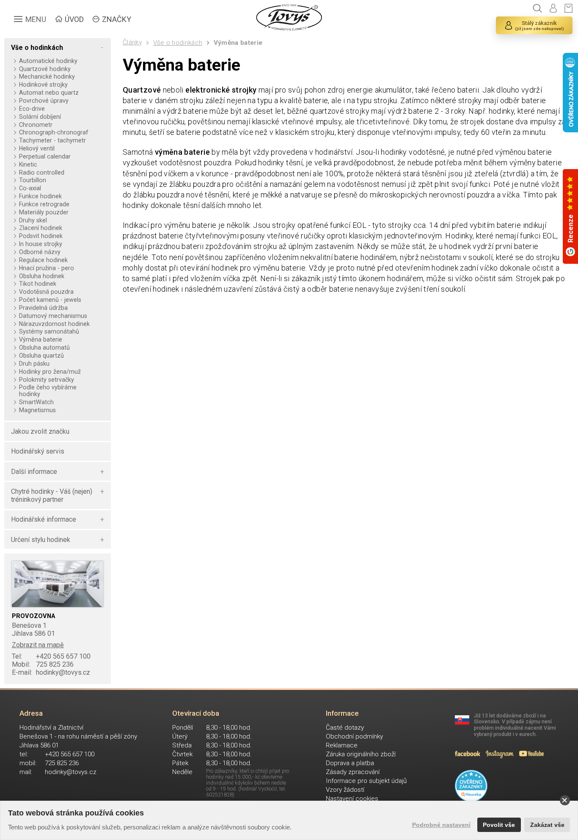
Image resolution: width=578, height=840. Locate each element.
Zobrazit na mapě (38, 645)
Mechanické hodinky (46, 76)
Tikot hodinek (37, 283)
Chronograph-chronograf (53, 132)
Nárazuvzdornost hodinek (54, 323)
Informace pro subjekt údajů (366, 781)
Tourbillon (32, 180)
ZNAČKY (116, 19)
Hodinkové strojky (43, 84)
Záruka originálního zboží (361, 754)
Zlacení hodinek (40, 227)
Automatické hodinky (48, 60)
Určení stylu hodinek (40, 540)
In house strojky (40, 244)
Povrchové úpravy (43, 100)
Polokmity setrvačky (46, 379)
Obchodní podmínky (354, 736)
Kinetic (28, 164)
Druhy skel (33, 220)
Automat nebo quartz (48, 92)
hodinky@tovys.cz (51, 672)
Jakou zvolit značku (40, 431)
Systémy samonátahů (49, 331)
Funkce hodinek (40, 196)
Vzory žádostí (345, 789)
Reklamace (342, 745)
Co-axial (30, 188)
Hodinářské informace (43, 519)
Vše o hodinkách (178, 43)
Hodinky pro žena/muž (49, 371)
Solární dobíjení (40, 116)
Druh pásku (34, 363)
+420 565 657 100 (51, 656)
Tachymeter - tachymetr (52, 140)
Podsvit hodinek (40, 236)
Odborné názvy (39, 252)
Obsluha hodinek (41, 276)
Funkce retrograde (44, 204)
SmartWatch (36, 402)
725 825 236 (43, 664)
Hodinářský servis (37, 451)
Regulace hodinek (43, 260)
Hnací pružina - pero (46, 268)
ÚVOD (74, 19)
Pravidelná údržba (43, 307)
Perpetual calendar (44, 156)
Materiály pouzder (43, 212)
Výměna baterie (238, 43)
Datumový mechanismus (53, 315)
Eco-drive (31, 108)
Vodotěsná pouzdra (46, 291)
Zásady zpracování (353, 772)
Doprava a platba (350, 763)
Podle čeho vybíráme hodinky (48, 390)
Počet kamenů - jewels (50, 299)
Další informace (34, 472)
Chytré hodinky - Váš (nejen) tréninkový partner (51, 495)
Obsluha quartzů (41, 355)
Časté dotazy (345, 727)
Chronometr (35, 124)
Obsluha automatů (44, 347)
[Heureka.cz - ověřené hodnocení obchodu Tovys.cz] (471, 786)
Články (132, 42)
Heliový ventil (36, 148)
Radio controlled (41, 172)
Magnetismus (37, 410)
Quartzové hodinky (44, 69)
